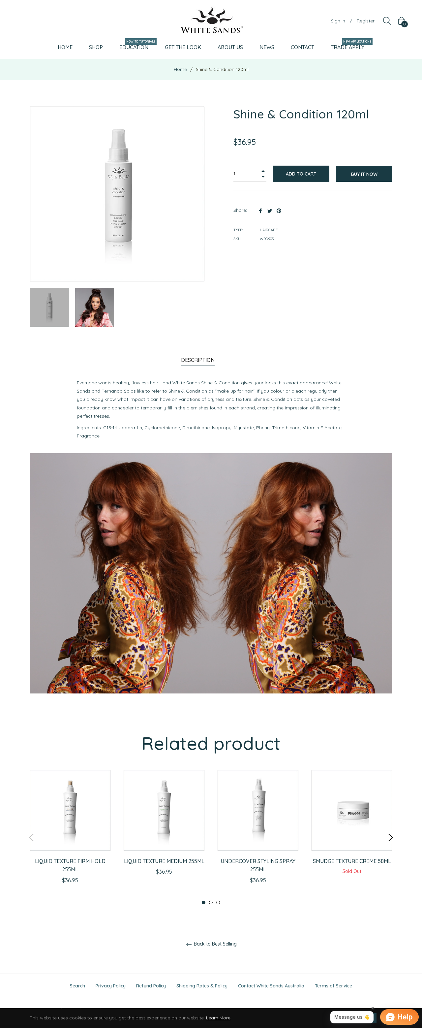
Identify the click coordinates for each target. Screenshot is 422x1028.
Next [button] (390, 837)
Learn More (218, 1018)
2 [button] (211, 902)
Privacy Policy (111, 986)
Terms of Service (333, 986)
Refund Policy (151, 986)
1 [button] (203, 902)
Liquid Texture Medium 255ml (164, 861)
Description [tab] (198, 360)
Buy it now (364, 174)
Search (77, 986)
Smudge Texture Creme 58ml (352, 861)
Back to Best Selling (215, 944)
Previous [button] (31, 837)
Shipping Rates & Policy (201, 986)
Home (180, 69)
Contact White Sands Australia (271, 986)
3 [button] (218, 902)
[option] (70, 837)
